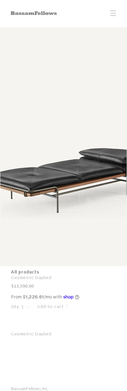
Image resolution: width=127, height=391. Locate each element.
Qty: (15, 306)
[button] (113, 13)
